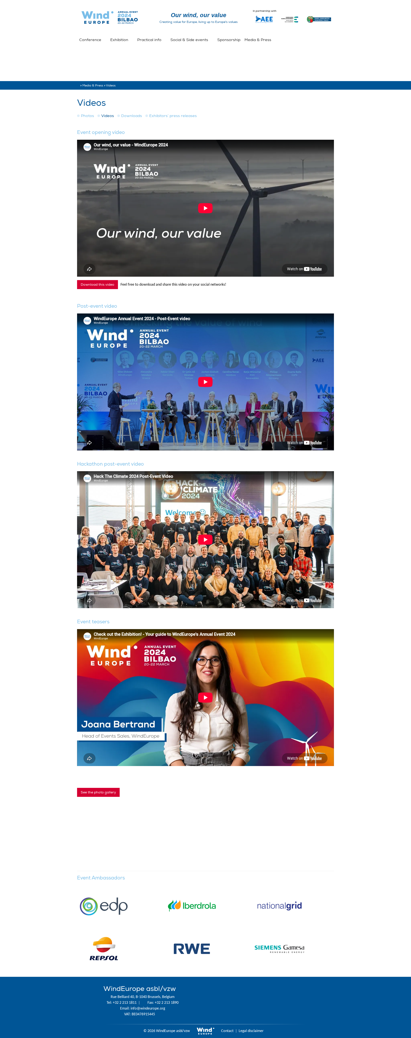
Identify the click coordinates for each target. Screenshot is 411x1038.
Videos (107, 115)
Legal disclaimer (251, 1031)
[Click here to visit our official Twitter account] (237, 1000)
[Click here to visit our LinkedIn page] (278, 1000)
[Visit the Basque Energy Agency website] (290, 25)
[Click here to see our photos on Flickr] (306, 1000)
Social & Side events (189, 39)
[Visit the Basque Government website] (319, 25)
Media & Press (258, 39)
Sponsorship (228, 39)
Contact (227, 1031)
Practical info (149, 39)
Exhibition (119, 39)
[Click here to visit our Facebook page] (264, 1000)
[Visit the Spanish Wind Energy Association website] (264, 23)
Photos (87, 115)
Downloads (131, 115)
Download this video (97, 284)
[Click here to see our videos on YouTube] (292, 1000)
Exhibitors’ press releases (173, 115)
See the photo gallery (98, 792)
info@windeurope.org (148, 1009)
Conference (90, 39)
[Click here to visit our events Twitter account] (251, 1000)
